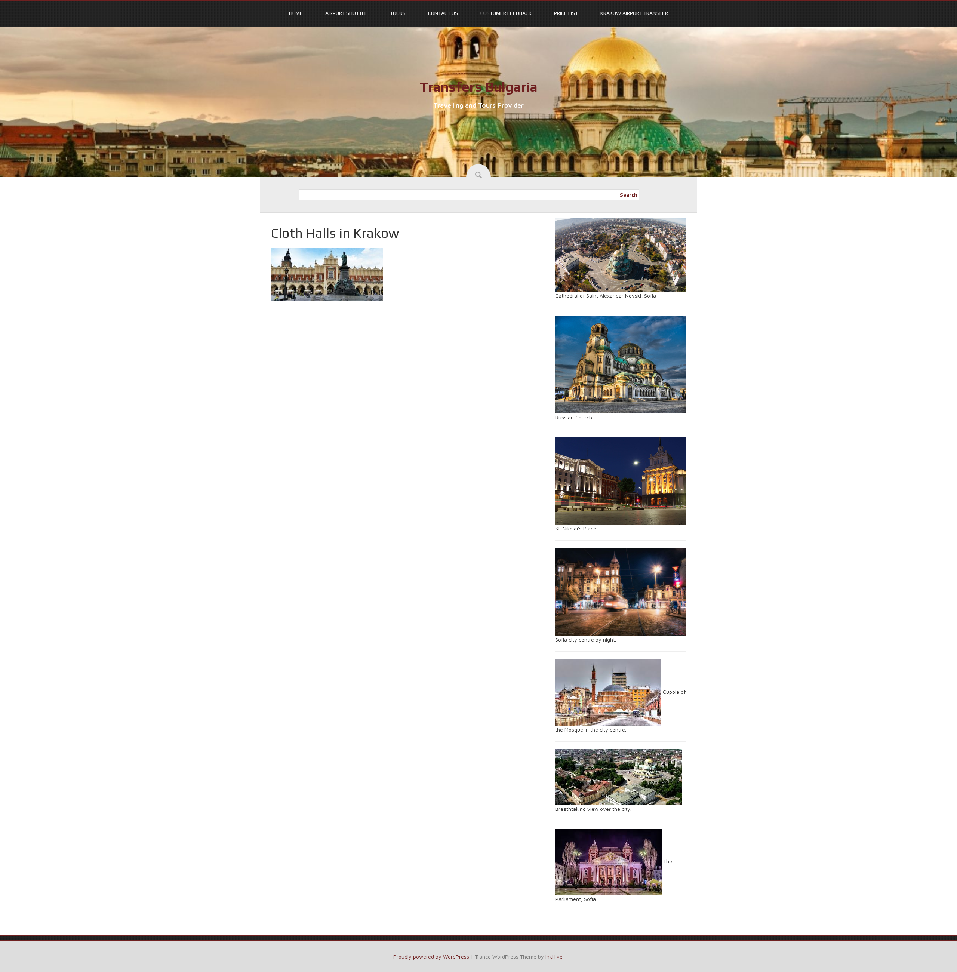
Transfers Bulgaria (479, 87)
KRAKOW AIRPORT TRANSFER (634, 13)
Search (628, 195)
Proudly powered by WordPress (431, 956)
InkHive (554, 956)
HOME (296, 13)
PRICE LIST (566, 13)
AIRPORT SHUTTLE (346, 13)
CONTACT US (443, 13)
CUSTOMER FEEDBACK (506, 13)
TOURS (398, 13)
